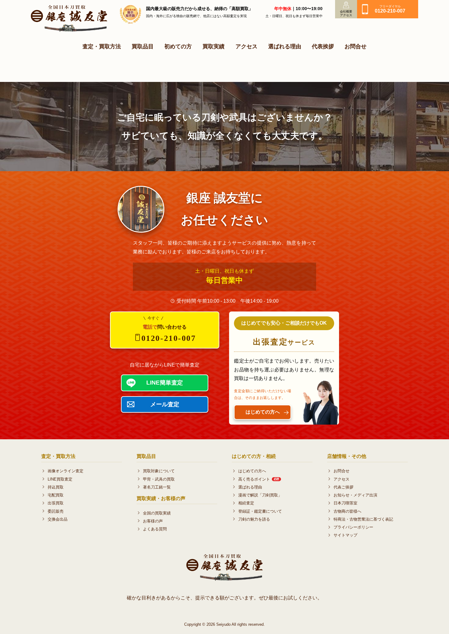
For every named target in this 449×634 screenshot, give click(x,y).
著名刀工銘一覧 (157, 487)
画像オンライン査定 (65, 471)
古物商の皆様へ (347, 511)
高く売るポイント (258, 479)
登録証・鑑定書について (260, 511)
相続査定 (246, 503)
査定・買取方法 (101, 46)
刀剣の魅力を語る (254, 519)
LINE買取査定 (60, 479)
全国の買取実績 (157, 513)
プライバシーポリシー (353, 527)
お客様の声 (153, 521)
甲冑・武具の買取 (159, 479)
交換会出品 (58, 519)
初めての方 (178, 46)
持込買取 (56, 487)
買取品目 (143, 46)
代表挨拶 (323, 46)
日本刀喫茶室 (345, 503)
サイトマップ (345, 535)
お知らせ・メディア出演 (355, 495)
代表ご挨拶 (343, 487)
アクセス (246, 46)
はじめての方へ (252, 471)
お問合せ (356, 46)
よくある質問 (155, 529)
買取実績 (213, 46)
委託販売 (56, 511)
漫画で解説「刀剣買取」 (260, 495)
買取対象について (159, 471)
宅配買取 (56, 495)
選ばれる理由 (284, 46)
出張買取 (56, 503)
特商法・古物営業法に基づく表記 (363, 519)
